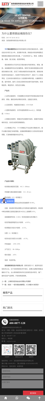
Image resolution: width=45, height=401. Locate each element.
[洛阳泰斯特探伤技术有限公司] (17, 4)
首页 (12, 21)
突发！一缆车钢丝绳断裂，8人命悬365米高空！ (24, 285)
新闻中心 (18, 21)
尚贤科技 (20, 366)
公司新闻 (25, 21)
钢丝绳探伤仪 (12, 49)
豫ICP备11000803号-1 (9, 363)
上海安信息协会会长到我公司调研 (19, 281)
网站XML (5, 366)
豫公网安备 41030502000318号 (27, 363)
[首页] (5, 398)
